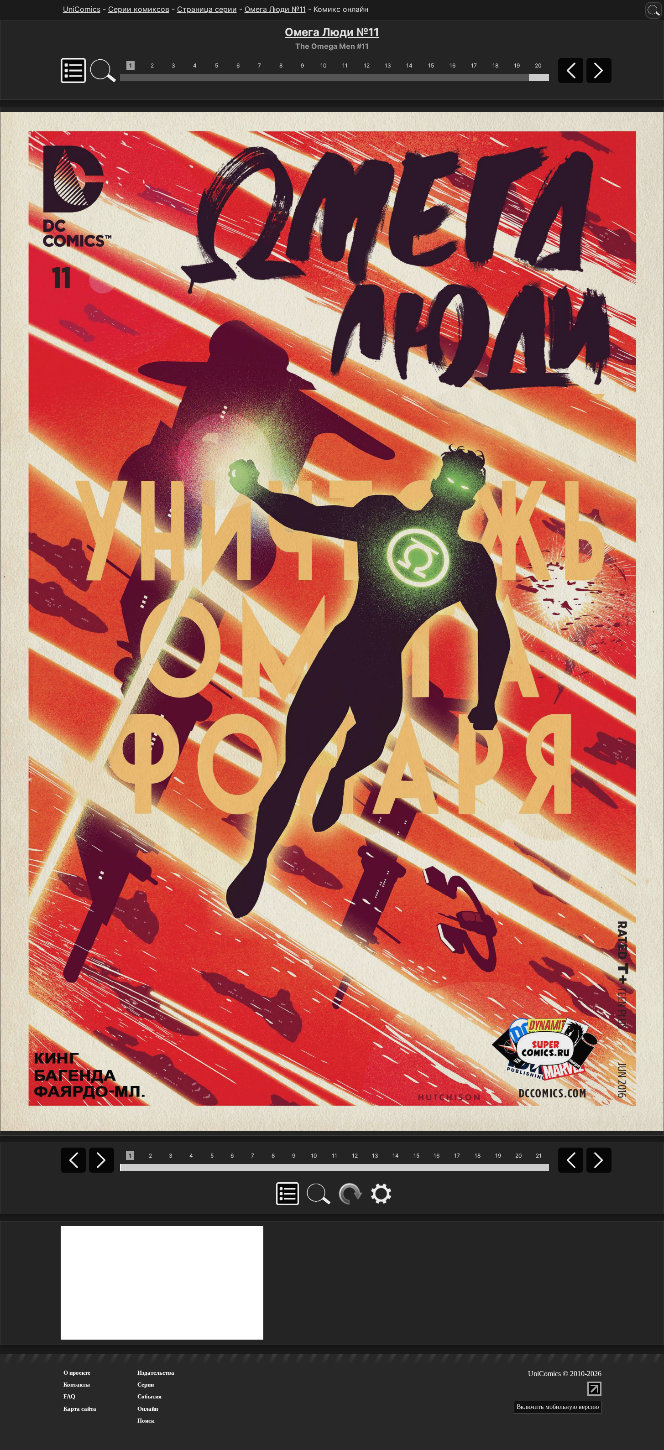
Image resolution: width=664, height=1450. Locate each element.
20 (538, 65)
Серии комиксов (138, 9)
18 (495, 65)
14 (409, 65)
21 (539, 1155)
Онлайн (147, 1408)
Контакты (76, 1384)
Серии (145, 1384)
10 (323, 65)
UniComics (81, 9)
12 (367, 65)
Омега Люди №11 (275, 9)
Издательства (155, 1372)
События (149, 1396)
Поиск (145, 1420)
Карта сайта (79, 1408)
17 (474, 65)
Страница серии (207, 9)
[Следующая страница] (332, 620)
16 (452, 65)
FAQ (69, 1396)
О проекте (76, 1372)
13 (388, 65)
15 (431, 65)
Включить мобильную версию (558, 1406)
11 (345, 65)
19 (517, 65)
